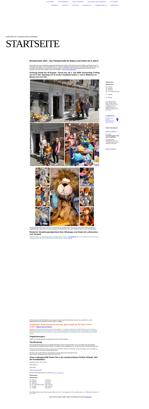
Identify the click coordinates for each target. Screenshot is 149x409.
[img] (35, 4)
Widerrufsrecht (101, 5)
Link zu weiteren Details (58, 372)
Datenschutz (86, 5)
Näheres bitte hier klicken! (44, 327)
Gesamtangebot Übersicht (96, 1)
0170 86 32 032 (38, 370)
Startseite (50, 1)
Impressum (114, 5)
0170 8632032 (72, 236)
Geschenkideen (63, 1)
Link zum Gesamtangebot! (69, 69)
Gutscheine (114, 1)
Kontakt (65, 5)
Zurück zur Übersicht (111, 131)
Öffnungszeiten (78, 1)
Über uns (75, 5)
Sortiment (54, 5)
